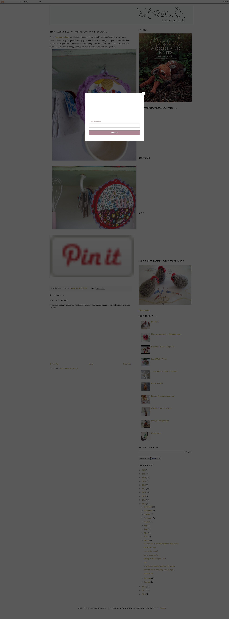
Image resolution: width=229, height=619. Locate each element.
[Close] (143, 93)
